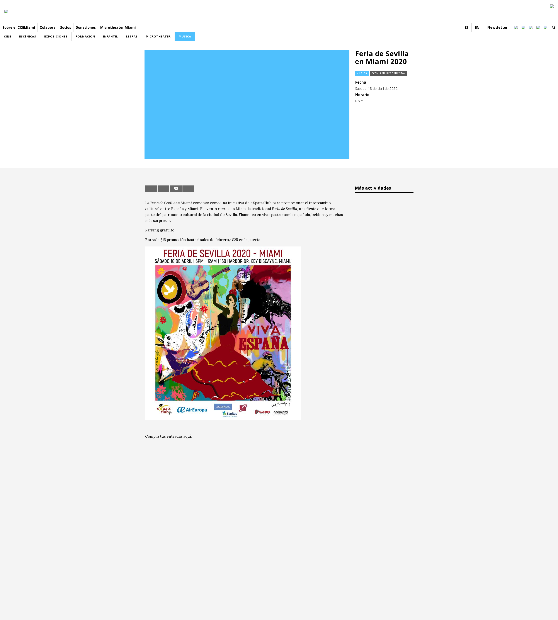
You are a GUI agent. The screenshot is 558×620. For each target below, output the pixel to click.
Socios (65, 27)
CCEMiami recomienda (388, 73)
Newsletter (497, 27)
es (466, 27)
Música (362, 73)
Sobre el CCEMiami (18, 27)
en (477, 27)
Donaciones (86, 27)
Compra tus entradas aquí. (168, 436)
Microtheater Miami (118, 27)
